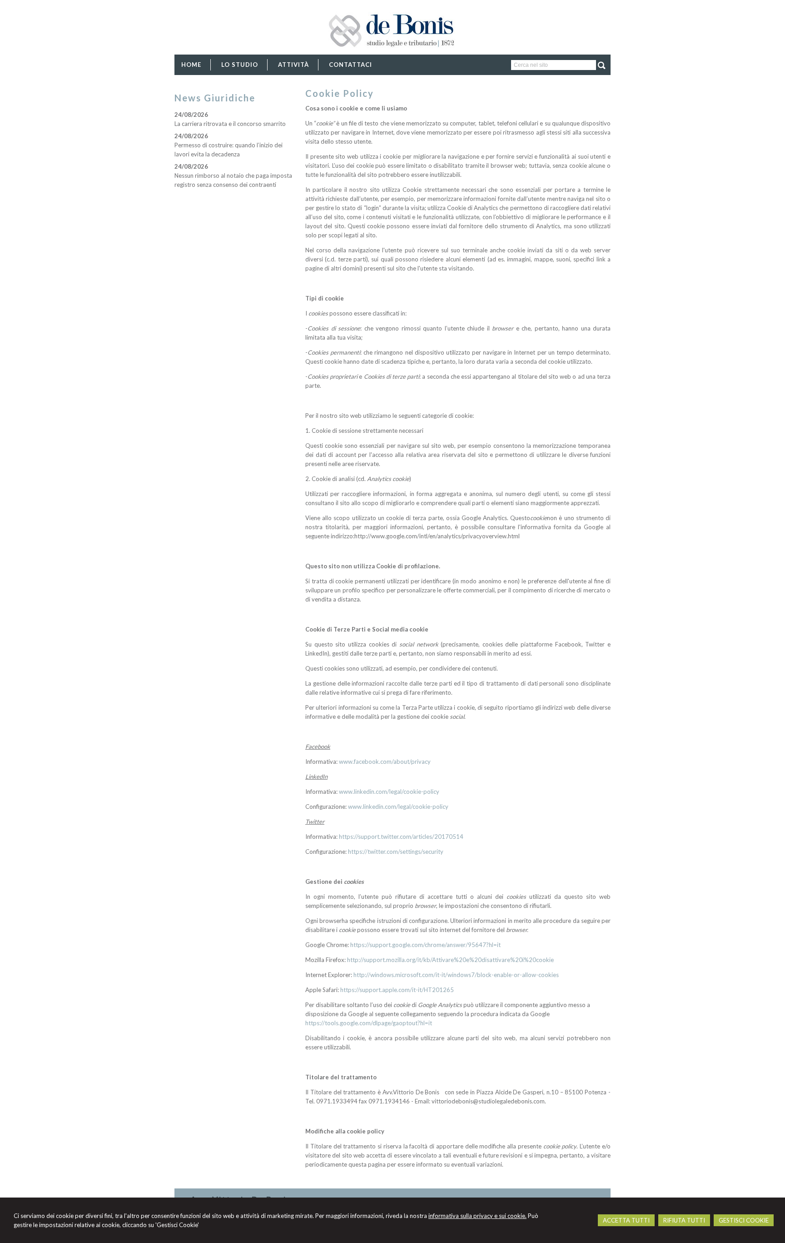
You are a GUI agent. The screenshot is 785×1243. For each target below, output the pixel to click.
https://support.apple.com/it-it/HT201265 (397, 989)
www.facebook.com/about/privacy (385, 761)
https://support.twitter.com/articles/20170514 (401, 836)
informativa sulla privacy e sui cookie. (477, 1215)
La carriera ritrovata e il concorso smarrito (230, 123)
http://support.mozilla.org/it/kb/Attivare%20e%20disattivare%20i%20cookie (450, 959)
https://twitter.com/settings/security (395, 851)
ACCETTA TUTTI (626, 1220)
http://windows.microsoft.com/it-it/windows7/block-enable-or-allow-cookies (456, 974)
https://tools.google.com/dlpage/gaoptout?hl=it (368, 1023)
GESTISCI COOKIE (744, 1220)
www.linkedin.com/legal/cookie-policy (389, 791)
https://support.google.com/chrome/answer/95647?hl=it (425, 944)
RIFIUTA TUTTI (684, 1220)
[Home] (392, 53)
